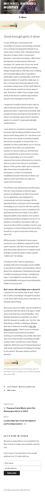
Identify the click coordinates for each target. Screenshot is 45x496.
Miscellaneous (27, 387)
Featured (12, 387)
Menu (23, 17)
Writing (11, 390)
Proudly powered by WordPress (17, 490)
